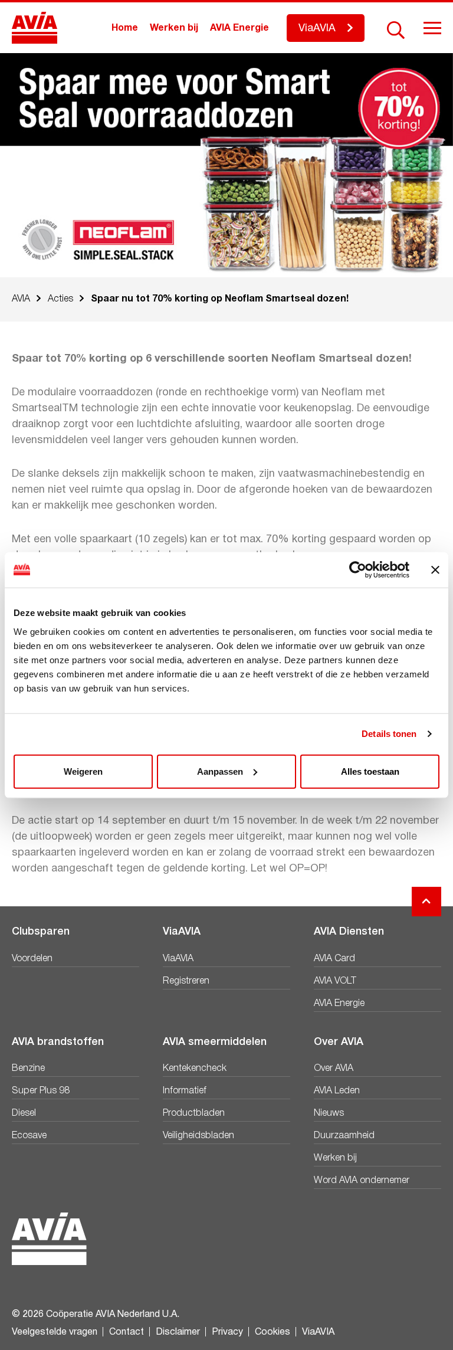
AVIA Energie (239, 28)
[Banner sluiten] (435, 570)
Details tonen (389, 734)
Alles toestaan (370, 771)
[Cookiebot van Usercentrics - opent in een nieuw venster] (357, 570)
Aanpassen (220, 771)
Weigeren (83, 771)
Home (124, 28)
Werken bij (174, 28)
